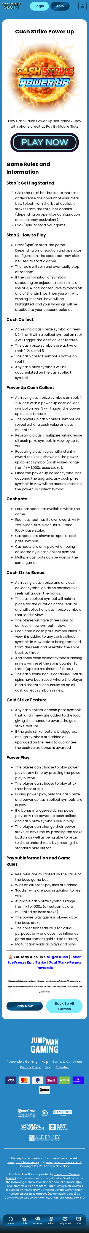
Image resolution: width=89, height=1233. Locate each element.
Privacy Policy (30, 1067)
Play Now (25, 1006)
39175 (78, 1182)
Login (39, 6)
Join (60, 6)
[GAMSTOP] (62, 1113)
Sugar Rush (57, 956)
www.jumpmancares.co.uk (64, 1162)
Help (45, 1061)
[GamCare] (26, 1113)
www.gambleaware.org (23, 1162)
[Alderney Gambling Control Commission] (44, 1138)
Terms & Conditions (67, 1061)
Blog (48, 1067)
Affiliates (62, 1067)
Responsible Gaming (22, 1061)
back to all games (64, 1006)
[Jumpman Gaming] (44, 1051)
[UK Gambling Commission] (32, 1127)
